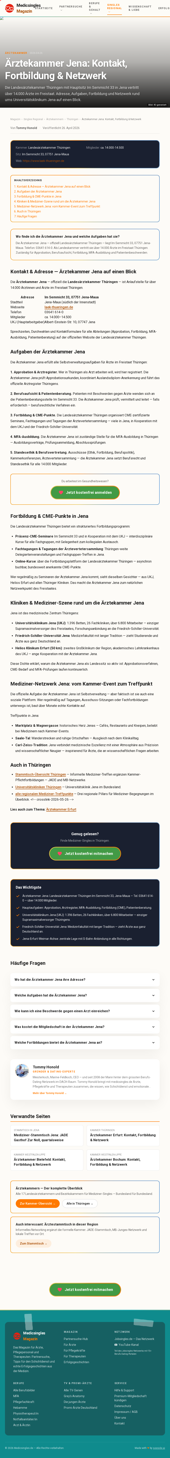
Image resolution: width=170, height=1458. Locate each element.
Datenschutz (122, 1406)
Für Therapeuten (75, 1356)
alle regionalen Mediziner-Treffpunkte (44, 794)
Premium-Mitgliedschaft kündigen (130, 1398)
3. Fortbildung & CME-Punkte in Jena (37, 196)
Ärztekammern (54, 119)
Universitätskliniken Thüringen (38, 787)
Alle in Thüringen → (80, 1203)
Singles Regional (114, 7)
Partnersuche (70, 6)
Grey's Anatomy (74, 1396)
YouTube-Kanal (129, 1344)
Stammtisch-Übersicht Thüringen (40, 774)
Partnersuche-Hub (76, 1339)
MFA (16, 1396)
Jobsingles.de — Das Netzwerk (134, 1339)
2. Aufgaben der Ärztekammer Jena (38, 191)
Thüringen (72, 119)
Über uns (120, 1417)
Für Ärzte (70, 1344)
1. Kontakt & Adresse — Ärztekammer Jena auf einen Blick (52, 186)
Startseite (44, 8)
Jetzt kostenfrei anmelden (89, 492)
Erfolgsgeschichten (76, 1362)
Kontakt (119, 1423)
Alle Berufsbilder (24, 1390)
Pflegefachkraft (23, 1402)
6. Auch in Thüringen (27, 211)
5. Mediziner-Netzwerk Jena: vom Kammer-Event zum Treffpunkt (57, 206)
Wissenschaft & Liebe (140, 8)
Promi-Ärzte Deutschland (80, 1407)
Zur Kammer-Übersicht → (38, 1203)
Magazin (15, 119)
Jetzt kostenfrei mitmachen (89, 853)
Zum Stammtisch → (33, 1243)
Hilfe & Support (124, 1390)
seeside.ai (159, 1448)
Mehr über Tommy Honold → (50, 1093)
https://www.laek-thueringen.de (43, 161)
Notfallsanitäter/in (25, 1419)
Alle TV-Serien (73, 1390)
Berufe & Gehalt (94, 6)
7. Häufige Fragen (25, 216)
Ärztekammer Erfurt (61, 809)
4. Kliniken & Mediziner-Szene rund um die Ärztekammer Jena (54, 201)
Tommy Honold (26, 128)
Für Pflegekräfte (74, 1350)
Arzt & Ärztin (21, 1425)
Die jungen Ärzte (75, 1402)
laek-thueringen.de (59, 307)
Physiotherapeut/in (26, 1413)
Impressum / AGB (126, 1411)
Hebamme (20, 1407)
